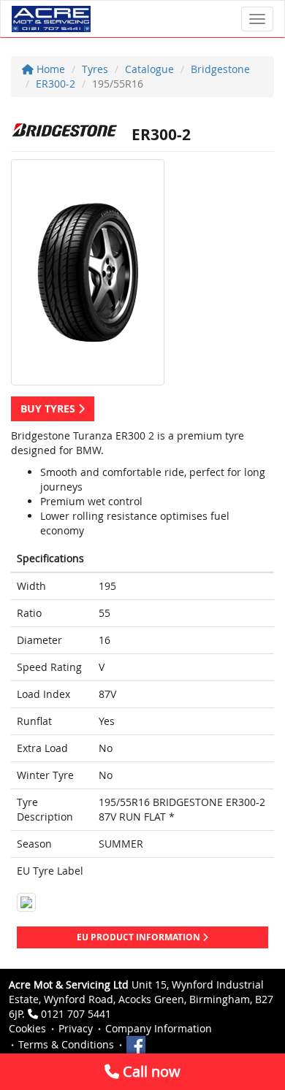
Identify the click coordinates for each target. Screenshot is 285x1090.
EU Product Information (139, 937)
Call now (149, 1071)
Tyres (95, 69)
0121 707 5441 (76, 1014)
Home (49, 69)
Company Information (158, 1028)
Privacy (75, 1028)
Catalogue (149, 69)
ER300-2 (55, 84)
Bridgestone (220, 69)
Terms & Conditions (66, 1044)
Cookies (27, 1028)
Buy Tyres (49, 408)
